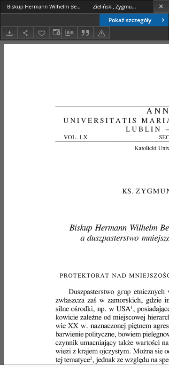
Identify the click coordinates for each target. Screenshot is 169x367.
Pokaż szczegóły (129, 20)
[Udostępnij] (25, 32)
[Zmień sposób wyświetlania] (55, 32)
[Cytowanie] (85, 32)
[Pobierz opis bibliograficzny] (69, 33)
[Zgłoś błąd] (101, 32)
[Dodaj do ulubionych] (42, 32)
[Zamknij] (161, 6)
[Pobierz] (9, 32)
